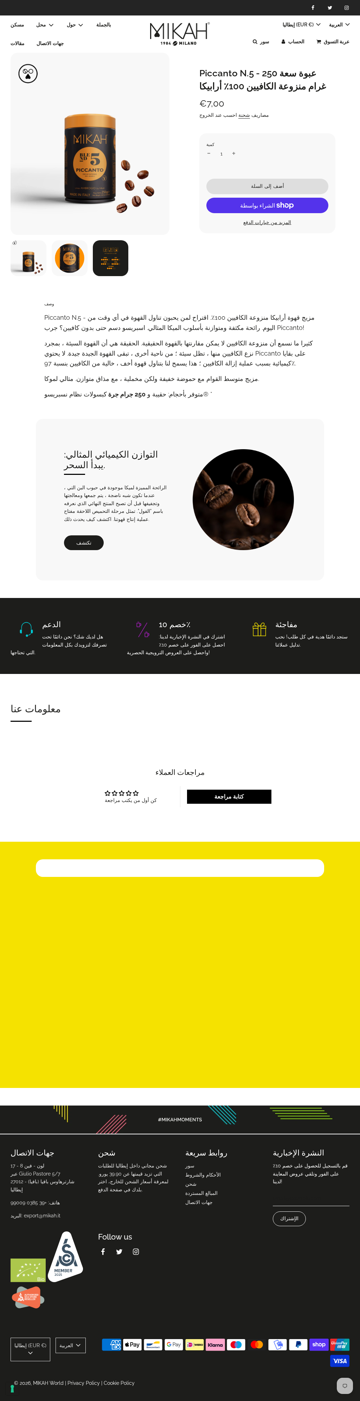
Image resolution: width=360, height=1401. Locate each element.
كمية (210, 144)
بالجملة (103, 24)
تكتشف (83, 543)
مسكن (17, 24)
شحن (191, 1184)
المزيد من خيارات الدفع (267, 222)
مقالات (18, 43)
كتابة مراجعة (229, 796)
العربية (336, 24)
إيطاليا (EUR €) (299, 24)
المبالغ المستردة (201, 1193)
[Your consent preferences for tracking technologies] (12, 1388)
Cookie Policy (119, 1383)
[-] (208, 153)
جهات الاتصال (50, 43)
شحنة (244, 115)
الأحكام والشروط (203, 1175)
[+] (233, 153)
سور (189, 1165)
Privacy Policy (84, 1383)
